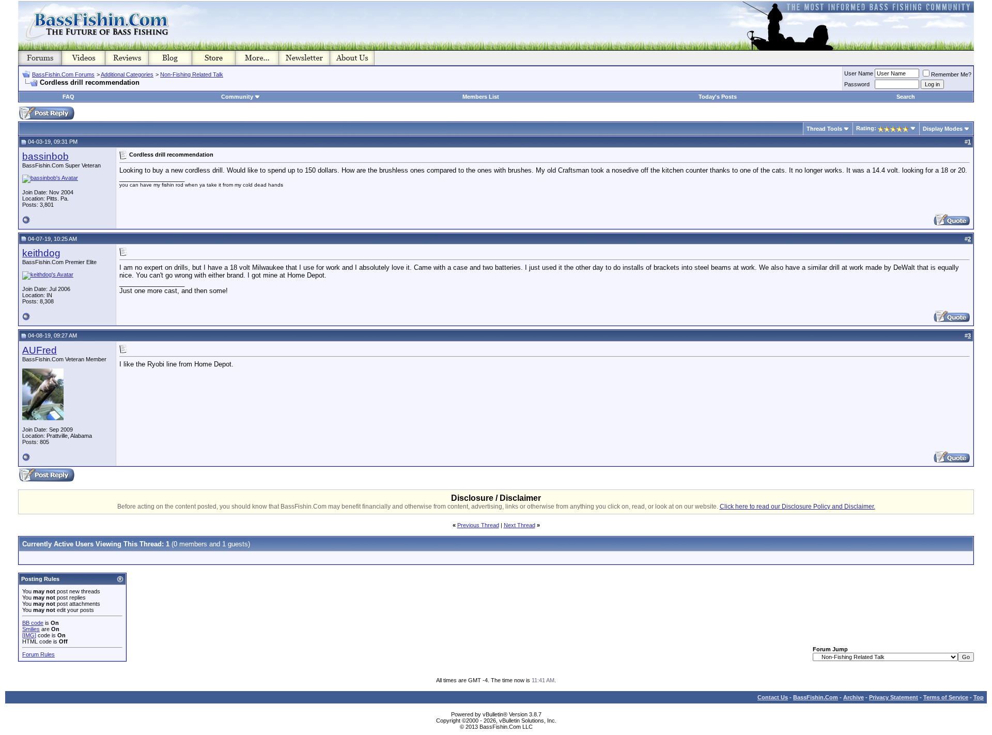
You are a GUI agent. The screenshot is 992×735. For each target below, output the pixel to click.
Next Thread (519, 525)
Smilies (31, 629)
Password (857, 84)
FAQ (68, 97)
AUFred (39, 350)
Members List (480, 97)
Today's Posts (718, 97)
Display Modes (943, 129)
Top (978, 697)
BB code (32, 623)
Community (237, 97)
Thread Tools (824, 129)
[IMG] (29, 635)
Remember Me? (951, 74)
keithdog (41, 253)
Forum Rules (38, 654)
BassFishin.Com (815, 697)
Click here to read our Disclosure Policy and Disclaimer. (797, 506)
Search (905, 97)
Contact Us (772, 697)
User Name (858, 73)
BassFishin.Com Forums (63, 74)
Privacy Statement (893, 697)
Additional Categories (127, 74)
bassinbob (45, 156)
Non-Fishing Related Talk (191, 74)
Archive (853, 697)
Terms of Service (945, 697)
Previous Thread (478, 525)
